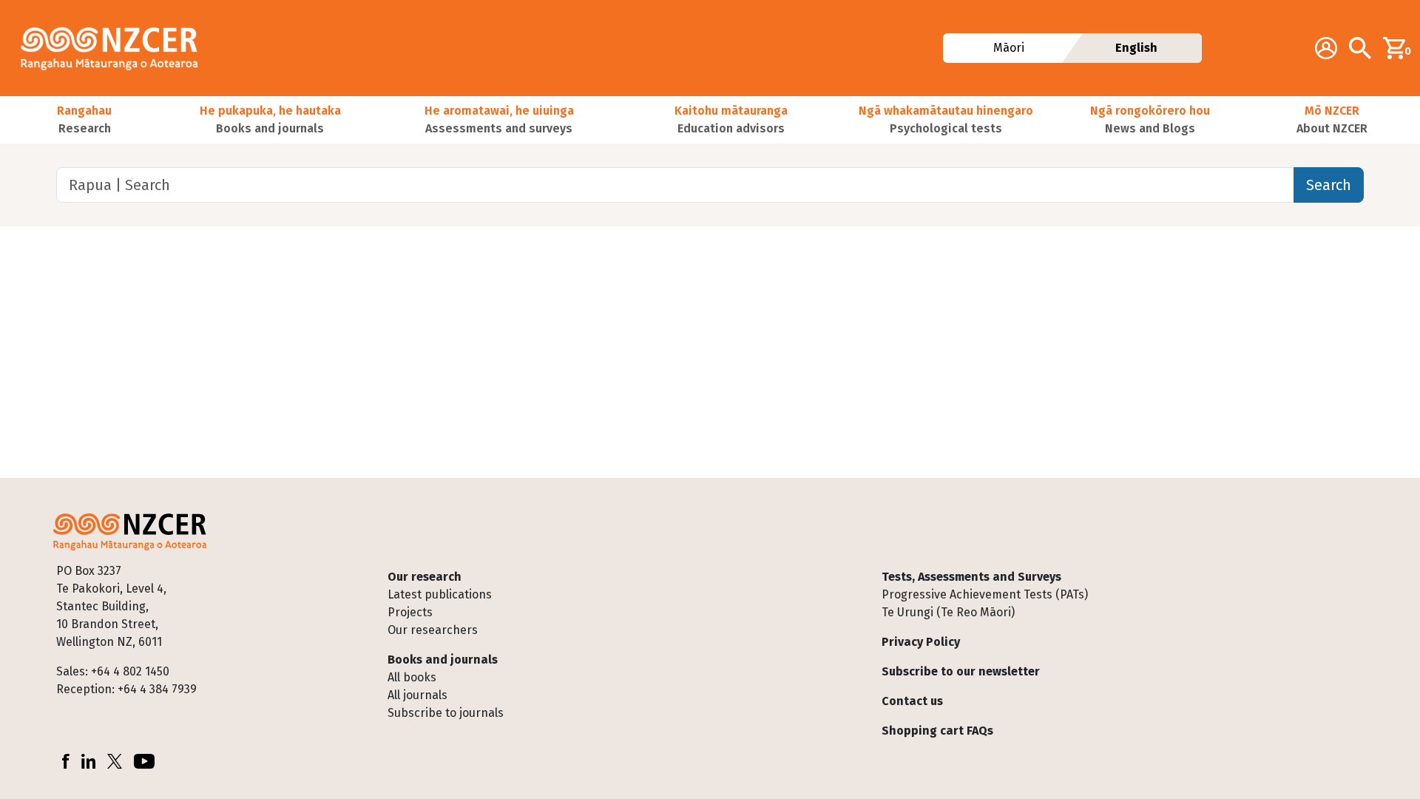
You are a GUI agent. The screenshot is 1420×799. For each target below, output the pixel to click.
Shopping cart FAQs (937, 731)
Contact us (912, 701)
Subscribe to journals (446, 713)
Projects (410, 612)
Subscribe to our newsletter (961, 671)
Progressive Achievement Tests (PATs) (985, 594)
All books (412, 677)
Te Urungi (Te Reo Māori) (948, 612)
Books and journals (443, 660)
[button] (84, 120)
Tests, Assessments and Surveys (971, 577)
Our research (425, 577)
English (1136, 48)
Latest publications (440, 594)
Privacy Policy (921, 642)
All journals (417, 695)
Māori (1008, 48)
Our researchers (433, 630)
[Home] (115, 48)
